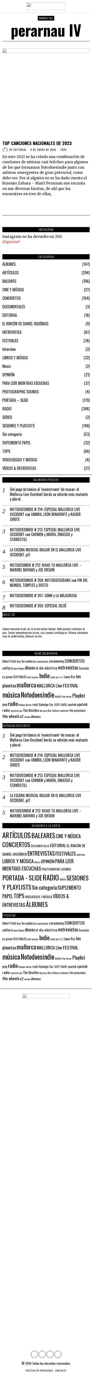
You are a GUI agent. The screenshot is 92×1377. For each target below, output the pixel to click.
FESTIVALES (10, 340)
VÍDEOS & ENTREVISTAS (19, 468)
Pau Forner (67, 696)
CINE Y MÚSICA (13, 289)
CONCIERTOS (11, 298)
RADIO (7, 409)
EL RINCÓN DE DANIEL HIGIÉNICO (25, 323)
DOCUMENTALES (13, 306)
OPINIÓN (8, 374)
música (11, 694)
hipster (35, 677)
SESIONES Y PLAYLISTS (18, 426)
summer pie (16, 710)
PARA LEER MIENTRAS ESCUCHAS (25, 383)
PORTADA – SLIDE (15, 400)
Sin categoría (12, 434)
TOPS (63, 150)
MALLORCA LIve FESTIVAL (57, 685)
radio (13, 703)
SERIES (7, 417)
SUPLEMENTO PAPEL (16, 443)
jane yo (54, 677)
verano (27, 717)
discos (30, 667)
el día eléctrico (46, 667)
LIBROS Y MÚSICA (15, 357)
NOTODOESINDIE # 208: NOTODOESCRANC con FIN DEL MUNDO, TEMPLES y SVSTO (49, 583)
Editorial (19, 150)
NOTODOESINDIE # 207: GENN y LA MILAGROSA (43, 595)
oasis (58, 696)
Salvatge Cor (46, 704)
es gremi (7, 677)
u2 (22, 716)
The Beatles (31, 710)
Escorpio (84, 668)
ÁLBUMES (9, 264)
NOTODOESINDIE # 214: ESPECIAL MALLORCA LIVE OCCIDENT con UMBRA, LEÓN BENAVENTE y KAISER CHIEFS (45, 514)
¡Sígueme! (11, 242)
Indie (44, 675)
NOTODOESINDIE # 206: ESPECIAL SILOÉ (38, 605)
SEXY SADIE (60, 705)
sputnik (72, 704)
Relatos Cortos (25, 705)
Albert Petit (9, 661)
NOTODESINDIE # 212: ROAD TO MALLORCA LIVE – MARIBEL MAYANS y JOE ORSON (45, 568)
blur (19, 661)
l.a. (61, 677)
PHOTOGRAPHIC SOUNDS (20, 392)
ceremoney (56, 661)
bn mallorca (29, 661)
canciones (42, 661)
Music (6, 366)
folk (29, 677)
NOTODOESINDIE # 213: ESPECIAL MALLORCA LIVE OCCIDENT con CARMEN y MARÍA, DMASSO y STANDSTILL (45, 534)
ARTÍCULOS (10, 272)
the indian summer (58, 710)
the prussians (78, 710)
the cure (43, 710)
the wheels (10, 716)
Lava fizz (69, 676)
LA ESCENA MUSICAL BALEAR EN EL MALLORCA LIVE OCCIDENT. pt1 (45, 552)
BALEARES (9, 281)
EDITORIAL (9, 315)
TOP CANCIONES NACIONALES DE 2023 (37, 143)
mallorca (26, 684)
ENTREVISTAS (11, 332)
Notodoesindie (37, 694)
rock (35, 704)
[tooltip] (34, 1354)
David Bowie (18, 668)
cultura (7, 667)
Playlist (78, 695)
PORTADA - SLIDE (22, 877)
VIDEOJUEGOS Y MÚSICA (19, 460)
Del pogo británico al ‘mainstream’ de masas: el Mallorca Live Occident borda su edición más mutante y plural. (49, 494)
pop (4, 704)
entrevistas (68, 667)
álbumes (36, 716)
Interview (9, 349)
